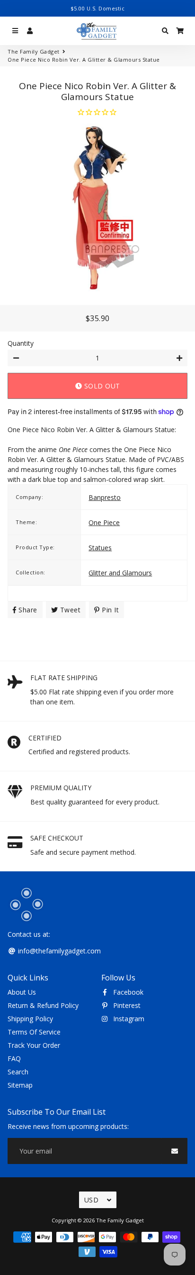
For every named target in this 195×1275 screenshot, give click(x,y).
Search (18, 1071)
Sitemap (20, 1085)
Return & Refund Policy (43, 1005)
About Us (22, 992)
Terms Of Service (34, 1031)
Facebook (127, 992)
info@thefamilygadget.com (58, 950)
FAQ (14, 1058)
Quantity (21, 343)
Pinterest (126, 1005)
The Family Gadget (34, 51)
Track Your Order (34, 1045)
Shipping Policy (30, 1018)
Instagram (127, 1018)
